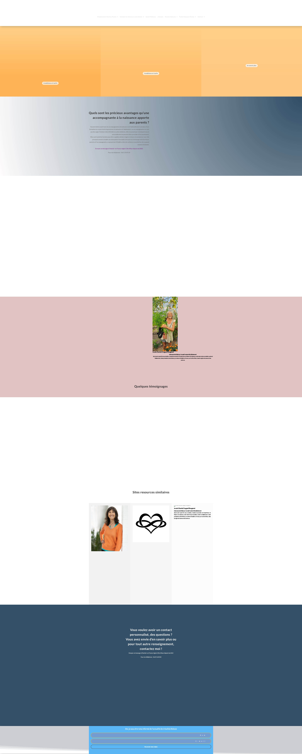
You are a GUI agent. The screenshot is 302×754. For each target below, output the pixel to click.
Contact (200, 17)
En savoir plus (251, 65)
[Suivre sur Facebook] (177, 366)
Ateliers (160, 17)
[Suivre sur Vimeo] (187, 366)
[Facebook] (182, 364)
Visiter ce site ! (101, 575)
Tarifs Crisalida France (186, 17)
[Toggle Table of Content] (60, 39)
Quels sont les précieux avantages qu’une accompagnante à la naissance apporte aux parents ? (119, 117)
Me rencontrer (103, 369)
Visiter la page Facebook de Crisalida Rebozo (108, 355)
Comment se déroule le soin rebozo (131, 17)
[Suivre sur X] (180, 366)
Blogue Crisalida (170, 17)
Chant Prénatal (151, 17)
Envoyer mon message (168, 685)
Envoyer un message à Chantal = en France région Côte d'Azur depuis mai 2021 (119, 148)
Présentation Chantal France (106, 17)
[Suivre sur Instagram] (183, 366)
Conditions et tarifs (50, 83)
